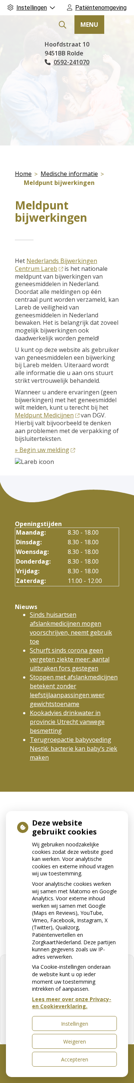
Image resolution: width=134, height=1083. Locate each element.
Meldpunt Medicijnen (44, 415)
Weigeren (74, 1041)
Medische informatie (69, 174)
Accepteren (74, 1059)
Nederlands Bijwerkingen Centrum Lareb (56, 265)
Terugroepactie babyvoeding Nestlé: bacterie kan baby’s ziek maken (73, 749)
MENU (89, 24)
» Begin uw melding (42, 450)
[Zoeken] (62, 25)
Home (23, 174)
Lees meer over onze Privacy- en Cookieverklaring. (71, 1003)
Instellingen (74, 1023)
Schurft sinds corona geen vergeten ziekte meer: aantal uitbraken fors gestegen (69, 659)
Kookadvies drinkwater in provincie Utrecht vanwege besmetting (67, 722)
